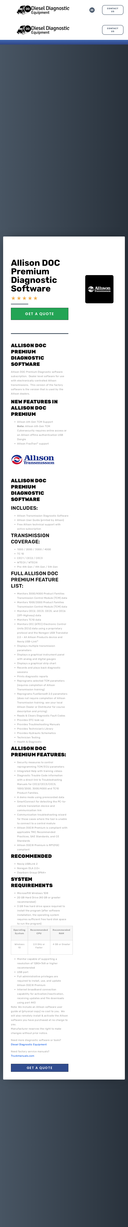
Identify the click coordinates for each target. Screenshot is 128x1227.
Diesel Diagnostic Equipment (29, 1044)
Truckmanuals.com (22, 1055)
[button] (92, 10)
